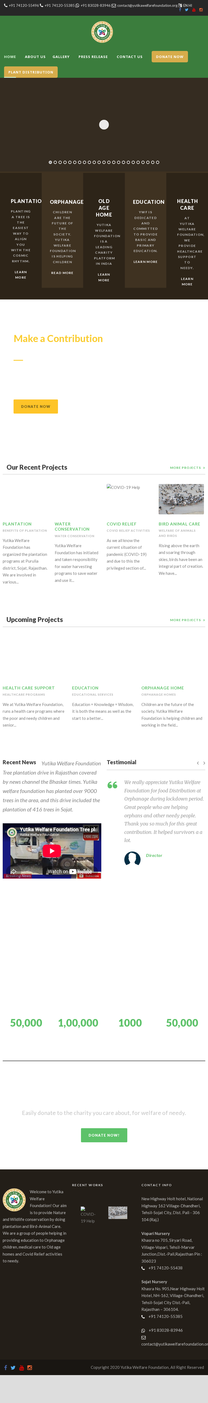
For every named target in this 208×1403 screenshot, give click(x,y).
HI (190, 5)
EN (185, 5)
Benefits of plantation (25, 530)
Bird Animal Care (179, 523)
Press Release (93, 56)
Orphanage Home (162, 687)
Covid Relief (122, 523)
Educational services (92, 694)
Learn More (21, 274)
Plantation (17, 523)
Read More (62, 273)
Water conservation (75, 536)
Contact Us (130, 56)
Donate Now (35, 406)
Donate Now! (104, 1135)
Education (85, 687)
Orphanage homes (158, 694)
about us (35, 56)
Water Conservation (72, 526)
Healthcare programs (24, 694)
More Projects (185, 468)
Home (10, 56)
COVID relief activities (128, 530)
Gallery (61, 56)
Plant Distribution (30, 72)
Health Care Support (29, 687)
